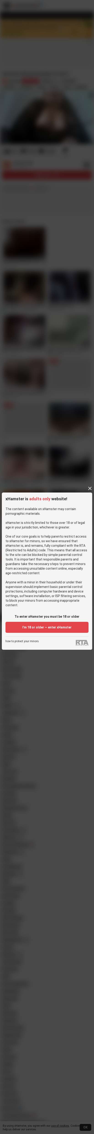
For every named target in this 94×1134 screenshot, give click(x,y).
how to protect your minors (22, 641)
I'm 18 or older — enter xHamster (47, 627)
